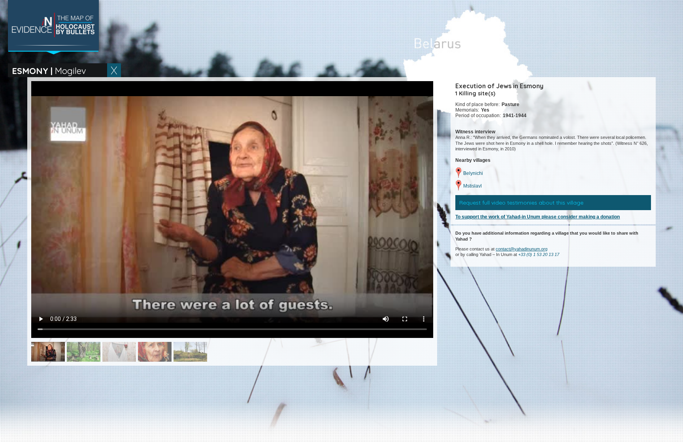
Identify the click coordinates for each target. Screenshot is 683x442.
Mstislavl (472, 186)
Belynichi (473, 173)
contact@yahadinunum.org (521, 249)
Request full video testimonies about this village (521, 202)
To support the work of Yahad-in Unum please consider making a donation (537, 217)
